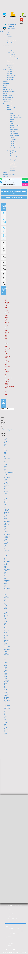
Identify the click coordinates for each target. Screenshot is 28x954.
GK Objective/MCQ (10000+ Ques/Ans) (8, 379)
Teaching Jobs (10, 63)
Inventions (12, 127)
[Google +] (22, 950)
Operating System (14, 160)
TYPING (8, 946)
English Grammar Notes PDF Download (7, 363)
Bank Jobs (9, 49)
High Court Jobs (11, 53)
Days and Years (14, 133)
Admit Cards (6, 81)
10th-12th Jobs (11, 26)
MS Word (12, 164)
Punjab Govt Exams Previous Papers (7, 321)
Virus (11, 158)
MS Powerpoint (14, 162)
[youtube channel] (3, 772)
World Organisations (15, 135)
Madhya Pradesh (11, 43)
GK (7, 111)
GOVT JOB (4, 28)
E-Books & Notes (7, 95)
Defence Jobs (10, 51)
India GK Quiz (4, 251)
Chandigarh (9, 36)
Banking (9, 109)
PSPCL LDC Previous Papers (7, 301)
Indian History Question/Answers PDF (9, 392)
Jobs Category (6, 45)
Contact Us (10, 916)
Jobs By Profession (8, 69)
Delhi (8, 32)
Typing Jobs (10, 65)
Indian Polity (13, 143)
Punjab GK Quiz (5, 215)
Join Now (24, 179)
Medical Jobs (10, 61)
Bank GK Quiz (4, 230)
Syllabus (5, 87)
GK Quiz (5, 93)
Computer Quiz (4, 244)
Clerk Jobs (12, 54)
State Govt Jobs (11, 28)
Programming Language (16, 156)
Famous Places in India (16, 117)
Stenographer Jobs (14, 58)
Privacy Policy (11, 918)
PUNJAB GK (9, 943)
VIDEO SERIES (21, 22)
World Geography (14, 129)
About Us (5, 176)
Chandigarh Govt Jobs (14, 931)
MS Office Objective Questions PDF (7, 355)
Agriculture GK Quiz (6, 237)
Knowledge (12, 131)
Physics (12, 121)
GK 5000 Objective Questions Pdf (7, 371)
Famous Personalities (15, 148)
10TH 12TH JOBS (11, 926)
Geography (13, 139)
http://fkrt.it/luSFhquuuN (6, 430)
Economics (4, 274)
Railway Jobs (10, 67)
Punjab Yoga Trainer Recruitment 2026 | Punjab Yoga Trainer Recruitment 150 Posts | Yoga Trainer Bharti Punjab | (7, 597)
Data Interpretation (14, 154)
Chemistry (12, 123)
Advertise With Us (7, 101)
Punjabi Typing (7, 99)
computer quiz (10, 150)
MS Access (12, 168)
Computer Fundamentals (16, 152)
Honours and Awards (15, 125)
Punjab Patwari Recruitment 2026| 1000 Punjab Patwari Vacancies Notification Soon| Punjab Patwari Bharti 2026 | (7, 485)
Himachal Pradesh (11, 40)
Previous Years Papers (9, 91)
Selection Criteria (7, 89)
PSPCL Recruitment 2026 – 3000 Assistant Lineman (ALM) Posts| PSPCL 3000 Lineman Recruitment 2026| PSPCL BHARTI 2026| (7, 665)
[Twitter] (14, 950)
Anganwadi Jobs (11, 47)
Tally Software (13, 166)
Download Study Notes (9, 174)
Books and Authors (14, 115)
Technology (13, 137)
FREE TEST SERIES (12, 17)
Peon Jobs (12, 56)
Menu (1, 31)
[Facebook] (6, 950)
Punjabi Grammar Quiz (5, 222)
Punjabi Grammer (11, 107)
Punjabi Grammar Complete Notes (7, 313)
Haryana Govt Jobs (13, 933)
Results (5, 85)
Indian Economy (14, 141)
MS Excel (12, 170)
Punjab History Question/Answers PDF (9, 385)
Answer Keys (6, 83)
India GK (9, 941)
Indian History (13, 146)
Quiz (4, 103)
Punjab (8, 34)
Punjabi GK (9, 105)
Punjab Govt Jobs (12, 24)
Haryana (9, 38)
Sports (11, 113)
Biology (12, 119)
